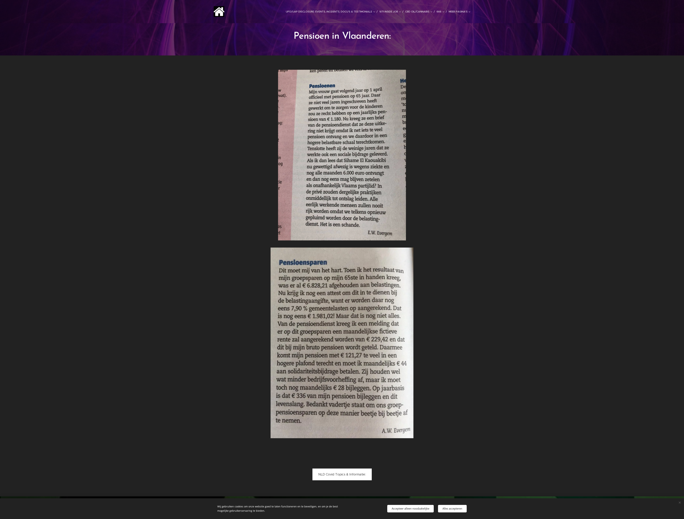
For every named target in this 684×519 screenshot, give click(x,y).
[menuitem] (331, 11)
